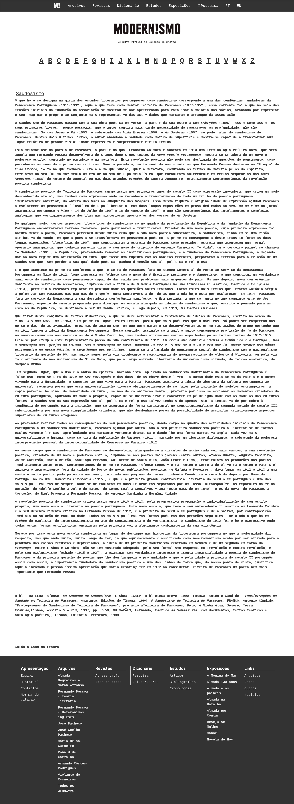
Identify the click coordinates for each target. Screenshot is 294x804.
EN (239, 6)
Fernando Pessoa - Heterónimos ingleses (73, 712)
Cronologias (181, 688)
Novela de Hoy (220, 739)
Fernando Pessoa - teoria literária (73, 696)
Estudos (154, 6)
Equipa (27, 676)
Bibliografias (183, 682)
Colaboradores (146, 682)
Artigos (177, 676)
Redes (249, 682)
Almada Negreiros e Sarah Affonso (71, 680)
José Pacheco (70, 723)
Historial (30, 682)
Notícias (252, 695)
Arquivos (76, 6)
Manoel (213, 733)
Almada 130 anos (222, 682)
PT (227, 6)
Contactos (30, 688)
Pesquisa (141, 676)
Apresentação (107, 676)
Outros (250, 688)
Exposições (180, 6)
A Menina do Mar (222, 676)
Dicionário (128, 6)
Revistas (101, 6)
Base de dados (108, 682)
